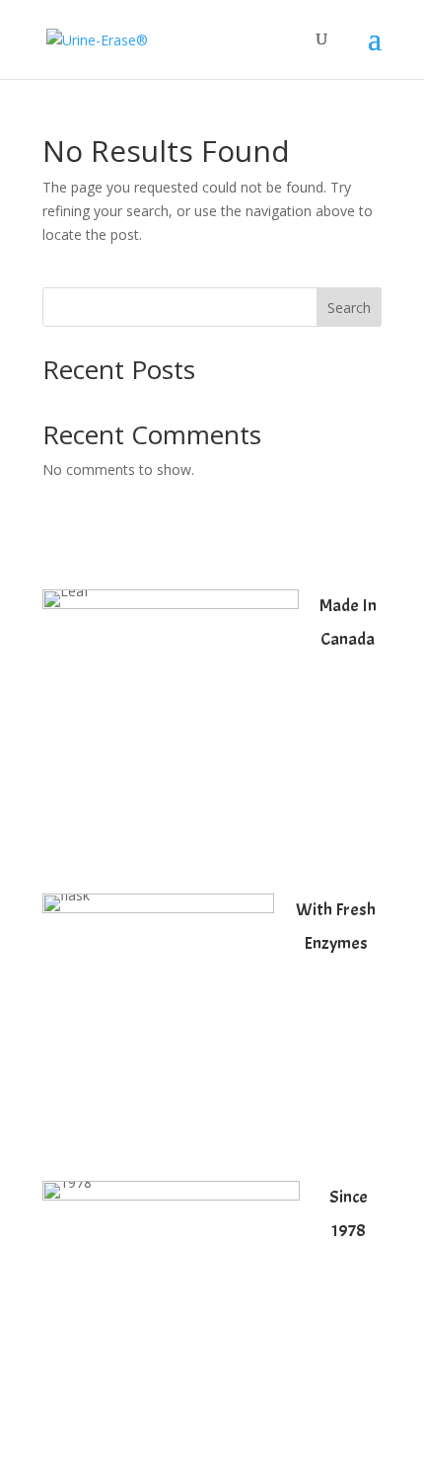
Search (349, 307)
